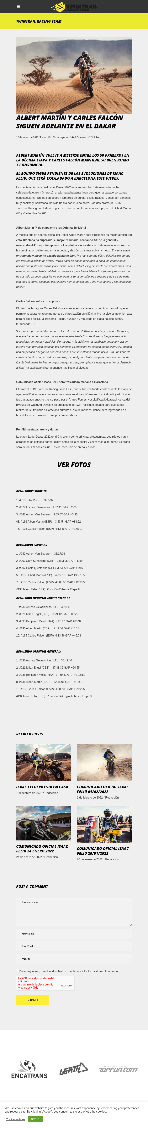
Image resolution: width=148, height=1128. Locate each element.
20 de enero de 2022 (90, 859)
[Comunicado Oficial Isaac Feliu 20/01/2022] (104, 824)
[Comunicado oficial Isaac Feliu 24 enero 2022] (43, 823)
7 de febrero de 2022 (29, 792)
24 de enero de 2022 (29, 857)
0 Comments (82, 137)
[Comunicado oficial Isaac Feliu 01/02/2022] (104, 762)
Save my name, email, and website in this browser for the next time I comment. (69, 971)
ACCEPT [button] (35, 1119)
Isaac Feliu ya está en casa (42, 786)
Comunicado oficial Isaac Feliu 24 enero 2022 (42, 849)
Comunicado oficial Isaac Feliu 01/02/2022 (103, 789)
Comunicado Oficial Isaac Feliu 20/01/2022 (103, 851)
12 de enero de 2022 (27, 137)
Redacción (45, 137)
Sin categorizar (61, 137)
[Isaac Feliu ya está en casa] (43, 762)
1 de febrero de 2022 (90, 797)
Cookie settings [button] (15, 1119)
